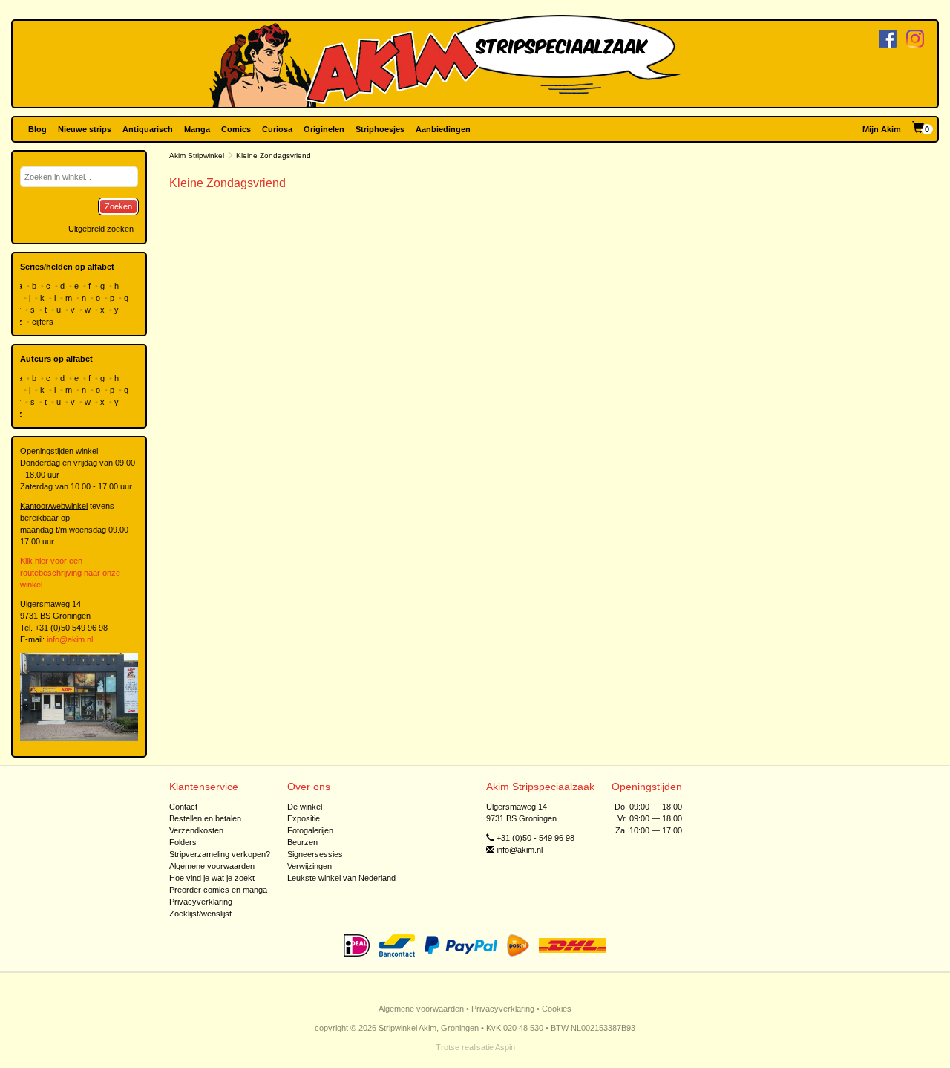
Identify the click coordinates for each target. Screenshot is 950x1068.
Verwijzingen (309, 866)
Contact (183, 806)
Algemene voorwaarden (212, 866)
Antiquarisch (147, 129)
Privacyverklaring (200, 901)
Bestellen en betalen (205, 818)
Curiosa (277, 129)
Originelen (324, 129)
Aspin (505, 1047)
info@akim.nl (70, 639)
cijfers (43, 321)
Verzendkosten (196, 830)
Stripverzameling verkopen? (219, 854)
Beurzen (302, 842)
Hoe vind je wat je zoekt (212, 877)
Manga (197, 129)
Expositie (303, 818)
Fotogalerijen (310, 830)
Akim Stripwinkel (196, 156)
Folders (183, 842)
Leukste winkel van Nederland (341, 877)
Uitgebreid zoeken (101, 228)
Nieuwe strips (84, 129)
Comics (236, 129)
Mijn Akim (881, 129)
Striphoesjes (380, 129)
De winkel (304, 806)
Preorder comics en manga (218, 889)
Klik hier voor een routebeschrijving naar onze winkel (70, 572)
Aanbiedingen (443, 129)
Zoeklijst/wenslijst (200, 913)
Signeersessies (315, 854)
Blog (37, 129)
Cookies (556, 1008)
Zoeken (118, 206)
